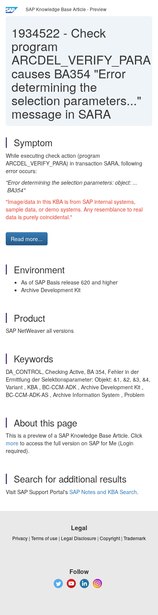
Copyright (110, 538)
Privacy (20, 538)
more (12, 443)
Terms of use (44, 538)
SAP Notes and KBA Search (103, 492)
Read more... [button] (27, 239)
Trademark (134, 538)
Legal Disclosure (78, 538)
